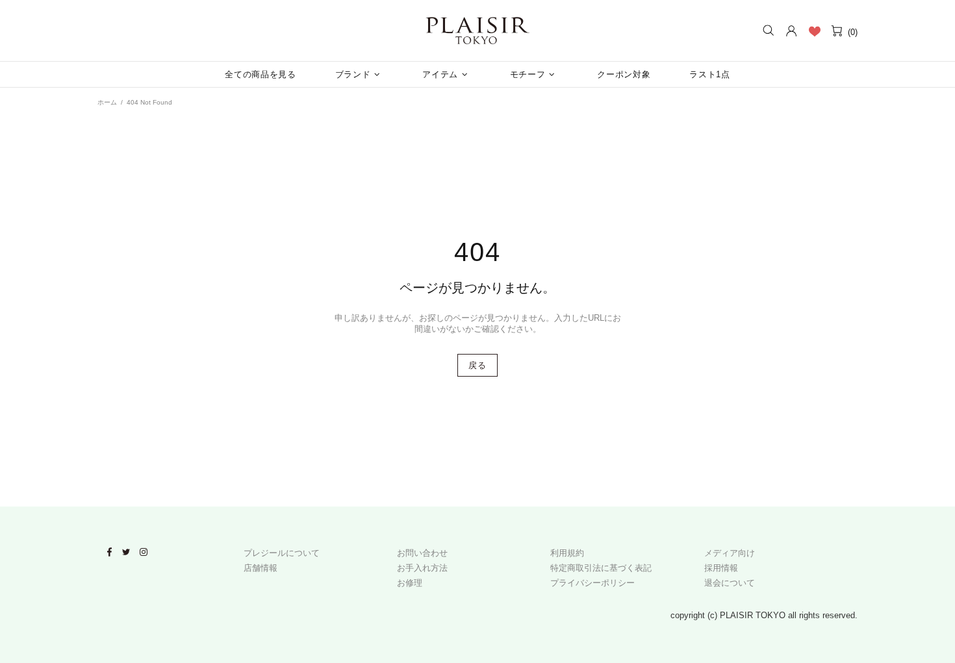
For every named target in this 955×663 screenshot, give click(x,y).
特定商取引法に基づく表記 (601, 568)
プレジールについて (282, 553)
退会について (729, 583)
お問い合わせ (422, 553)
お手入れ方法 (422, 568)
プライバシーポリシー (592, 583)
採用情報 (721, 568)
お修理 (409, 583)
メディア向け (729, 553)
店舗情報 (260, 568)
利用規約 (567, 553)
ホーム (107, 102)
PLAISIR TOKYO (477, 30)
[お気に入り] (814, 31)
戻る (477, 365)
